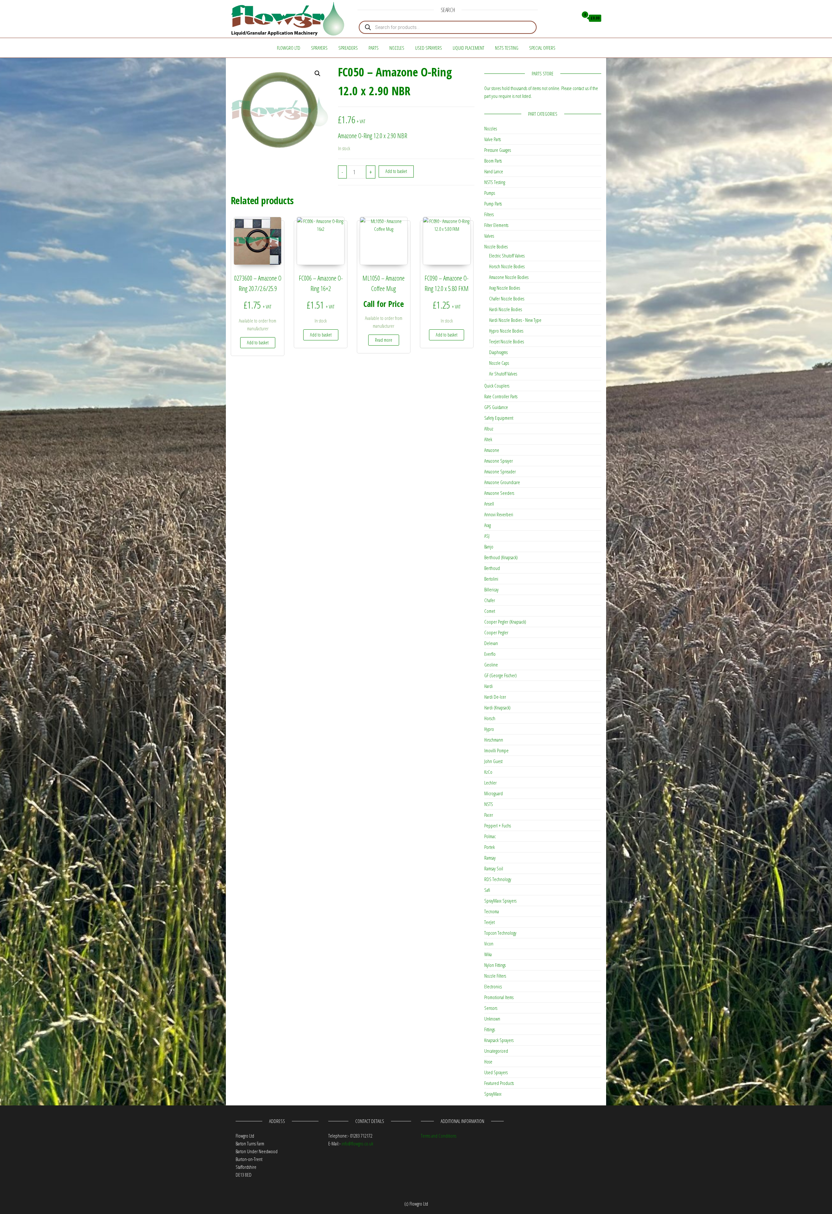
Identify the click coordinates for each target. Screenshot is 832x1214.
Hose (488, 1061)
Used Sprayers (428, 48)
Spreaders (348, 48)
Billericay (491, 589)
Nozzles (396, 48)
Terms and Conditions (438, 1135)
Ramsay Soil (493, 868)
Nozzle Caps (499, 363)
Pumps (489, 193)
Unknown (492, 1018)
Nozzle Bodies (496, 246)
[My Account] (571, 18)
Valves (489, 235)
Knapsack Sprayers (499, 1040)
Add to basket (396, 171)
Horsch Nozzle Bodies (507, 266)
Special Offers (542, 48)
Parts (374, 48)
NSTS (488, 804)
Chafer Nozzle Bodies (506, 298)
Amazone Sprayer (498, 460)
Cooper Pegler (496, 632)
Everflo (490, 654)
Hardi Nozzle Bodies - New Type (515, 320)
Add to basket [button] (257, 342)
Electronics (493, 986)
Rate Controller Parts (500, 396)
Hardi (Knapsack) (497, 707)
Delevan (491, 643)
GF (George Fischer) (500, 675)
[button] (317, 73)
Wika (488, 954)
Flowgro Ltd (288, 48)
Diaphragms (498, 352)
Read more (383, 340)
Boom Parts (493, 160)
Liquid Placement (468, 48)
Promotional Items (499, 997)
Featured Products (499, 1083)
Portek (489, 847)
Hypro (489, 729)
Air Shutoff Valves (503, 373)
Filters (489, 214)
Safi (487, 890)
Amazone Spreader (500, 471)
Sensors (490, 1008)
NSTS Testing (506, 48)
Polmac (490, 836)
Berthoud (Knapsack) (501, 557)
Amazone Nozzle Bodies (508, 277)
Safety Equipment (498, 418)
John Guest (493, 761)
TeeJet (489, 922)
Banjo (488, 546)
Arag (487, 525)
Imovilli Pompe (496, 750)
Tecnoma (491, 911)
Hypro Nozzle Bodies (506, 330)
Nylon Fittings (495, 965)
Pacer (488, 815)
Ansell (489, 503)
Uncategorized (496, 1051)
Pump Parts (493, 203)
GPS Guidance (496, 407)
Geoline (491, 664)
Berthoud (492, 568)
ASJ (486, 536)
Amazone (491, 450)
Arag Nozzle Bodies (504, 287)
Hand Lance (493, 171)
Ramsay (490, 857)
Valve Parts (492, 139)
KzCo (488, 772)
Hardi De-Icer (495, 696)
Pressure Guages (497, 150)
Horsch (489, 718)
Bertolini (491, 578)
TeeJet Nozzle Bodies (506, 341)
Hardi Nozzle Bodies (505, 309)
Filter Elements (496, 225)
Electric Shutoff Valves (507, 255)
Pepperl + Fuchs (497, 825)
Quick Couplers (496, 385)
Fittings (489, 1029)
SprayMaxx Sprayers (500, 900)
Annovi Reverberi (498, 514)
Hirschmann (493, 739)
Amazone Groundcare (502, 482)
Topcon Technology (500, 933)
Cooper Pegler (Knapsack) (505, 621)
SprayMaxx (492, 1093)
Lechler (490, 782)
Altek (488, 439)
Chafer (489, 600)
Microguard (493, 793)
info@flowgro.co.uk (357, 1143)
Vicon (488, 943)
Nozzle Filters (495, 975)
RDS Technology (497, 879)
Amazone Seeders (499, 493)
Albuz (488, 428)
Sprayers (319, 48)
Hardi (488, 686)
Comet (489, 611)
